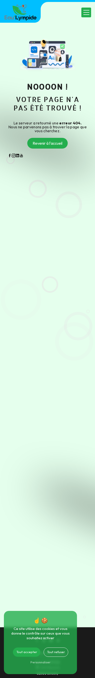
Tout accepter (26, 652)
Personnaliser (40, 662)
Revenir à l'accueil (47, 143)
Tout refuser (56, 652)
